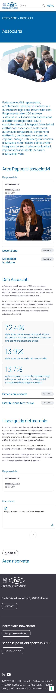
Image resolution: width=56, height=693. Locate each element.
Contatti (9, 605)
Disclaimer (43, 688)
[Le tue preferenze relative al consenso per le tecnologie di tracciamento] (51, 688)
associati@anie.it (12, 189)
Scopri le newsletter (16, 633)
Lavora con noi (13, 650)
